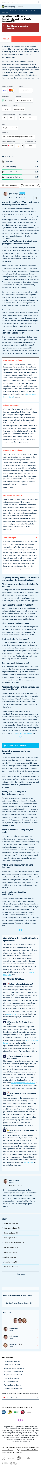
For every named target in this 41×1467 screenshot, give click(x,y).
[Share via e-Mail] (10, 1185)
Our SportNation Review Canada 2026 (19, 1303)
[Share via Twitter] (22, 1185)
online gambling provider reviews (23, 1083)
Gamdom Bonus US (11, 1223)
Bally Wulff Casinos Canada (13, 1375)
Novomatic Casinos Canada (13, 1371)
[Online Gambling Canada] (9, 6)
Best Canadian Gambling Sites (10, 11)
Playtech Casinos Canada (12, 1385)
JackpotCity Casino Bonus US (14, 1243)
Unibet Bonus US (10, 1257)
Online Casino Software (12, 1361)
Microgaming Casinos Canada (14, 1368)
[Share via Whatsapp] (14, 1185)
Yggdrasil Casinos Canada (13, 1388)
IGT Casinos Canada (11, 1381)
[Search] (27, 6)
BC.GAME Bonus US (11, 1247)
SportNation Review (24, 11)
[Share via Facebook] (18, 1185)
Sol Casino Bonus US (11, 1267)
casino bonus (11, 1014)
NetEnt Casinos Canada (12, 1365)
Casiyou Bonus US (10, 1252)
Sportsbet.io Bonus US (12, 1228)
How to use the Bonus (11, 185)
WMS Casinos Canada (11, 1378)
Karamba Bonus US (11, 1233)
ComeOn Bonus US (10, 1262)
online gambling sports (23, 733)
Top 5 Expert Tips (29, 185)
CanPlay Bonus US (10, 1238)
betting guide (28, 1162)
